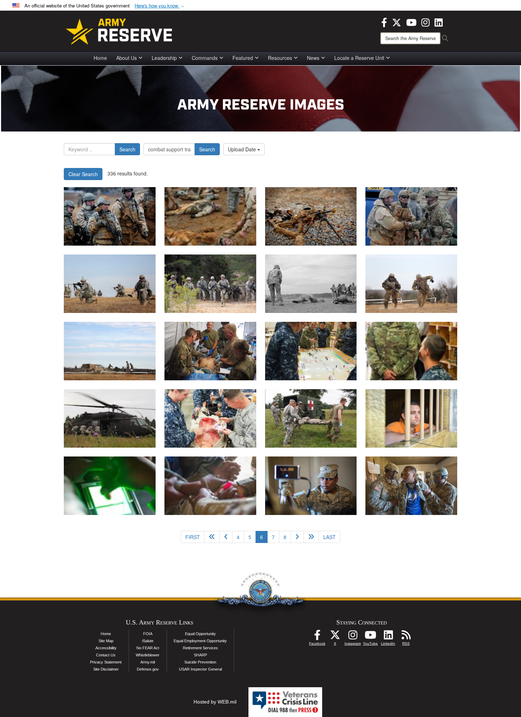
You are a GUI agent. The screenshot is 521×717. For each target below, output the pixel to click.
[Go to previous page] (226, 537)
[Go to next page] (297, 537)
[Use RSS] (406, 637)
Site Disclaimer (106, 669)
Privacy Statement (106, 662)
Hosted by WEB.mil (215, 702)
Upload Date (242, 149)
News (313, 57)
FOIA (147, 634)
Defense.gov (148, 669)
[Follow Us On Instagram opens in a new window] (353, 637)
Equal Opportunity (200, 634)
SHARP (200, 655)
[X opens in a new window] (396, 21)
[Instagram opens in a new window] (425, 21)
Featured (243, 57)
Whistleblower (147, 655)
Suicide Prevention (200, 662)
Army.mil (147, 662)
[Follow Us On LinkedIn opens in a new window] (388, 637)
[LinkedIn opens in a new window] (439, 21)
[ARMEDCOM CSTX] (210, 351)
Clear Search (83, 174)
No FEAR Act (147, 648)
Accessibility (106, 648)
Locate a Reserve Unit (359, 57)
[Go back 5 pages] (212, 537)
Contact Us (106, 655)
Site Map (106, 641)
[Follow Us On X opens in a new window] (335, 637)
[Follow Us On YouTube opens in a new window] (370, 637)
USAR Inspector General (200, 669)
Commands (205, 57)
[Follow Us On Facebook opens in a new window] (317, 637)
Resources (280, 57)
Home (100, 57)
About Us (126, 57)
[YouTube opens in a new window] (411, 21)
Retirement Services (200, 648)
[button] (160, 6)
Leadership (164, 57)
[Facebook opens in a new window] (384, 21)
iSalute (147, 641)
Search (127, 149)
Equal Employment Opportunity (200, 641)
